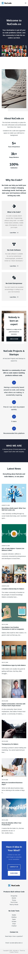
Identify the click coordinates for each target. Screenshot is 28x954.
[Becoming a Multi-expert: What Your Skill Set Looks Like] (14, 493)
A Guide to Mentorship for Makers (13, 589)
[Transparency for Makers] (14, 729)
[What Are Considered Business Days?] (14, 767)
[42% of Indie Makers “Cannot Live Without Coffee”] (14, 533)
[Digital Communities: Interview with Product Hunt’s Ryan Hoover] (14, 688)
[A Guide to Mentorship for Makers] (14, 573)
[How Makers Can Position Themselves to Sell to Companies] (14, 612)
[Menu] (25, 3)
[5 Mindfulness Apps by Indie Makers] (14, 650)
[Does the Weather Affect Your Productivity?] (14, 808)
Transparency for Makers (10, 744)
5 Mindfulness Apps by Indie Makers (14, 665)
